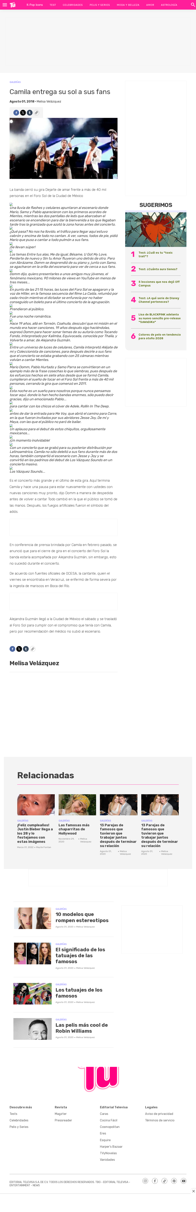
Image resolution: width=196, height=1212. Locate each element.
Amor (150, 5)
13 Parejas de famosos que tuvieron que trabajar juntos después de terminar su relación (118, 835)
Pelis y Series (100, 5)
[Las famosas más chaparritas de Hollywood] (77, 804)
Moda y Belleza (128, 5)
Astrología (169, 5)
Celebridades (73, 5)
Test (53, 5)
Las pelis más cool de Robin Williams (82, 1028)
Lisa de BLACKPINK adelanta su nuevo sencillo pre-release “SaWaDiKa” (160, 318)
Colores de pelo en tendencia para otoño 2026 (160, 336)
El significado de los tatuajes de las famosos (80, 956)
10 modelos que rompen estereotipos (82, 917)
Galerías (15, 82)
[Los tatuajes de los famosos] (32, 994)
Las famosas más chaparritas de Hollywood (74, 829)
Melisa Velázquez (49, 101)
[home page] (13, 5)
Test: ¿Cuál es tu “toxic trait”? (156, 254)
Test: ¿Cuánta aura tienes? (158, 269)
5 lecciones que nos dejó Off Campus (159, 283)
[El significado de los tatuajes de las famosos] (32, 953)
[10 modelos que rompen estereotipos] (32, 918)
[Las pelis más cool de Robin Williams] (32, 1029)
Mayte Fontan (43, 847)
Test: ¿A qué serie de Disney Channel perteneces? (159, 300)
